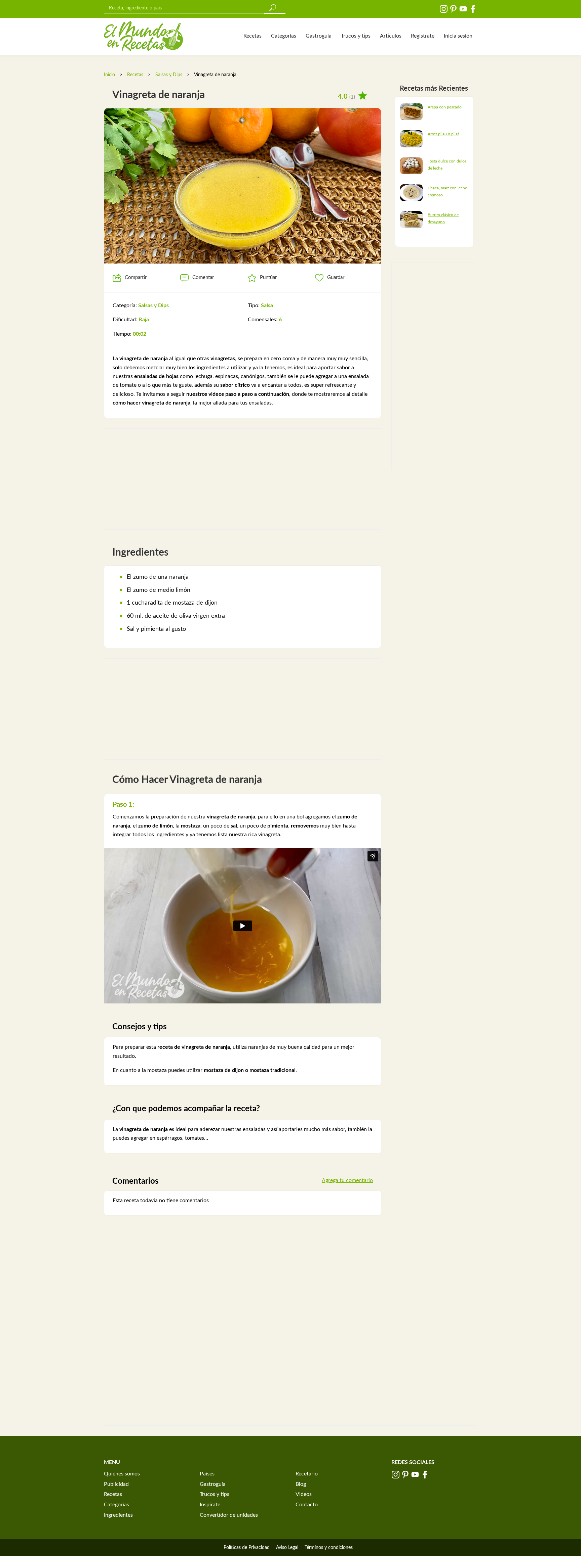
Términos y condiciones (329, 1547)
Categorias (283, 36)
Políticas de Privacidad (247, 1547)
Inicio (109, 75)
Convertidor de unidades (229, 1515)
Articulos (390, 36)
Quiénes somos (122, 1473)
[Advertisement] (243, 479)
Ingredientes (118, 1515)
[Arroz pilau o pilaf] (411, 138)
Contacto (307, 1504)
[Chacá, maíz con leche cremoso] (411, 192)
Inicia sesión (458, 36)
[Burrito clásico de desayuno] (411, 219)
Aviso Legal (287, 1547)
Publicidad (116, 1484)
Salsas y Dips (168, 75)
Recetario (307, 1473)
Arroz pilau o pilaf (443, 134)
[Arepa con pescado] (411, 111)
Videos (304, 1494)
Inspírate (210, 1504)
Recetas (252, 36)
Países (207, 1473)
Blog (301, 1484)
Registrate (422, 36)
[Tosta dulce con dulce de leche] (411, 165)
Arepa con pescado (445, 107)
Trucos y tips (356, 36)
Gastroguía (319, 36)
